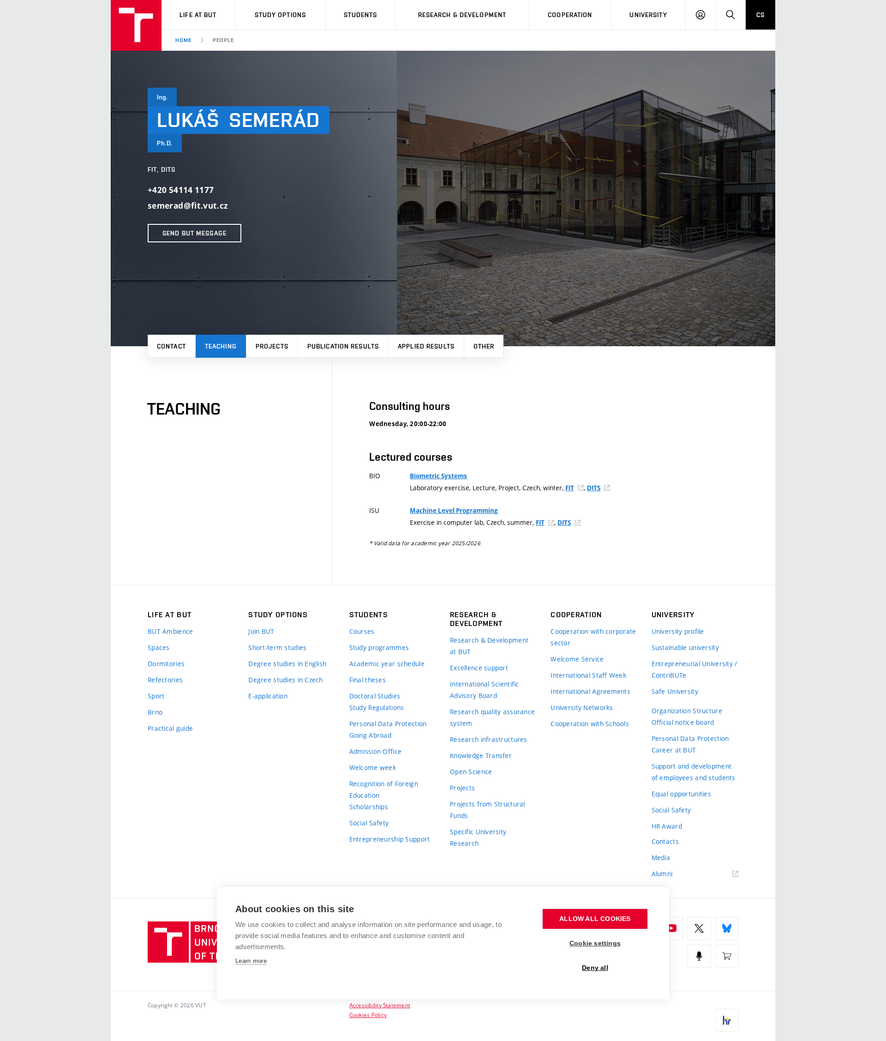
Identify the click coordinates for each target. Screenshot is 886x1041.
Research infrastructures (488, 739)
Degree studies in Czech (285, 679)
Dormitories (166, 663)
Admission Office (375, 751)
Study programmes (379, 647)
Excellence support (479, 667)
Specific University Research (478, 837)
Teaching (221, 346)
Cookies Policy (368, 1014)
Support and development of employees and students (694, 772)
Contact (171, 346)
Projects (272, 346)
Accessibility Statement (380, 1005)
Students (360, 14)
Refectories (165, 679)
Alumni (662, 873)
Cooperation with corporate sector (593, 637)
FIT (569, 488)
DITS (593, 488)
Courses (362, 631)
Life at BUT (198, 14)
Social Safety (369, 822)
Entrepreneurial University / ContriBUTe (694, 669)
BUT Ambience (170, 631)
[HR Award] (726, 1020)
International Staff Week (588, 675)
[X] (699, 928)
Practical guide (170, 728)
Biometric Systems (438, 476)
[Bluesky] (726, 928)
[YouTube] (671, 928)
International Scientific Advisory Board (484, 690)
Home (183, 40)
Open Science (471, 771)
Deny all (595, 967)
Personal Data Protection (388, 723)
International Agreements (590, 691)
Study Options (280, 14)
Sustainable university (685, 647)
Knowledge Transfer (481, 755)
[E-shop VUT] (726, 956)
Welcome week (372, 767)
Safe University (675, 691)
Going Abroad (370, 735)
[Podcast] (699, 956)
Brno (155, 712)
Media (661, 857)
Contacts (665, 841)
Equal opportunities (681, 793)
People (223, 40)
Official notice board (683, 722)
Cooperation (570, 14)
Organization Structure (687, 710)
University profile (678, 631)
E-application (267, 696)
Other (484, 346)
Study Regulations (376, 707)
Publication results (343, 346)
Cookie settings (595, 943)
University (648, 14)
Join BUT (261, 631)
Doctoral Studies (374, 696)
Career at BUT (674, 750)
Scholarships (368, 806)
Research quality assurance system (492, 717)
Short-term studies (277, 647)
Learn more (251, 960)
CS (760, 14)
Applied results (426, 346)
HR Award (667, 826)
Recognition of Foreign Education (383, 789)
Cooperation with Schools (590, 723)
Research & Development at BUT (489, 646)
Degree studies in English (287, 663)
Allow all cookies (594, 918)
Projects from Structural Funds (487, 810)
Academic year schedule (387, 663)
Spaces (159, 647)
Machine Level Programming (454, 510)
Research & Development (462, 14)
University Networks (582, 707)
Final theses (367, 679)
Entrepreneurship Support (389, 839)
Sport (156, 696)
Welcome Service (577, 659)
